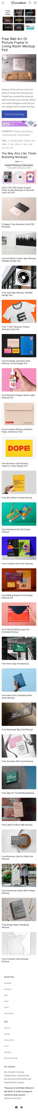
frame (33, 141)
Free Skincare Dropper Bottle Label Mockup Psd (18, 396)
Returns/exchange (10, 1058)
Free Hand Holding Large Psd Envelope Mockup (15, 630)
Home (6, 1001)
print (30, 144)
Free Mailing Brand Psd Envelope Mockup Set (17, 596)
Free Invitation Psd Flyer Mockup (17, 563)
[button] (2, 2)
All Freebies (16, 131)
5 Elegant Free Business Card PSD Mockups (18, 225)
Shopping (7, 983)
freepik (4, 144)
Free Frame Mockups (24, 135)
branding (27, 141)
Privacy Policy (9, 1040)
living (12, 144)
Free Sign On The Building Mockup (18, 793)
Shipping (7, 1052)
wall (11, 148)
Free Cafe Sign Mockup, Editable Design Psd (17, 293)
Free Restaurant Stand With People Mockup (18, 891)
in (8, 144)
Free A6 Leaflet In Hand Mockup (17, 498)
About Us (7, 1028)
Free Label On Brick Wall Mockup (17, 825)
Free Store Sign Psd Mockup (15, 664)
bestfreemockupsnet (17, 141)
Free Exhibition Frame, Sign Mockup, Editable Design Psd (19, 259)
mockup (17, 144)
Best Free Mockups (27, 131)
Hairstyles (7, 989)
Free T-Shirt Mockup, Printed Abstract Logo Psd (15, 328)
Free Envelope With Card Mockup (17, 761)
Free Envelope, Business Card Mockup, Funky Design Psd (16, 362)
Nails (6, 995)
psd (3, 148)
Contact (7, 1034)
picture (26, 144)
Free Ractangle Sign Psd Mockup (17, 729)
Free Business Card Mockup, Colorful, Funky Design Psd (15, 464)
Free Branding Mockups (9, 135)
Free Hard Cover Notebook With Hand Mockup (17, 696)
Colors (6, 1007)
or (21, 144)
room (7, 148)
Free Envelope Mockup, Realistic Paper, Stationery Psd (17, 430)
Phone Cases (9, 1013)
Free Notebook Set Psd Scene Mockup (16, 530)
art (8, 141)
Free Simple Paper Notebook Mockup (15, 926)
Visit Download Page (14, 114)
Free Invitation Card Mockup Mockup (15, 960)
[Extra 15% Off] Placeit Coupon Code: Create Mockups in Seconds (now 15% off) (18, 190)
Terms (6, 1046)
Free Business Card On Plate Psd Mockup (17, 857)
